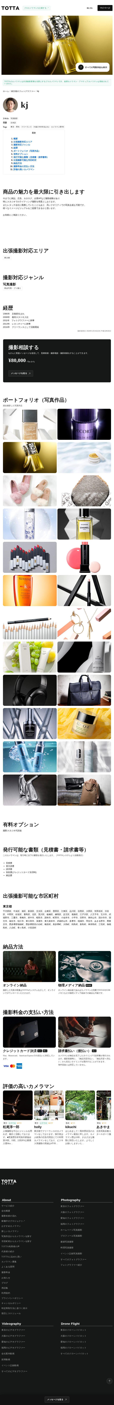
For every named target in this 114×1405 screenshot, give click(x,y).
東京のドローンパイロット (73, 1330)
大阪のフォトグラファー (72, 1212)
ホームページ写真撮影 (71, 1230)
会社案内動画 (7, 1354)
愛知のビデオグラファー (13, 1342)
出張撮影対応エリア (23, 142)
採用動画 (5, 1359)
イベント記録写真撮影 (71, 1253)
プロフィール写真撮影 (71, 1236)
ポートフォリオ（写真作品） (27, 151)
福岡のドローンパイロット (73, 1348)
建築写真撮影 (67, 1242)
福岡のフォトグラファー (72, 1224)
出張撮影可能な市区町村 (25, 160)
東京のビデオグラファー (13, 1330)
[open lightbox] (30, 424)
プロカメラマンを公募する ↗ (36, 8)
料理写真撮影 (67, 1248)
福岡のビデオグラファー (13, 1348)
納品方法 (18, 163)
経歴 (16, 148)
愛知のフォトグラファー (72, 1218)
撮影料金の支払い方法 (24, 166)
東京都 (7, 258)
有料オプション (21, 154)
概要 (16, 138)
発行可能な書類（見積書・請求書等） (31, 157)
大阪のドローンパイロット (73, 1336)
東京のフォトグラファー (72, 1206)
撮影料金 (5, 1272)
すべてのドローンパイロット (75, 1354)
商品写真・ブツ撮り (12, 288)
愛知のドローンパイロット (73, 1342)
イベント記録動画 (10, 1365)
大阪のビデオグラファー (13, 1336)
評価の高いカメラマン (24, 169)
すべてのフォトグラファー (73, 1259)
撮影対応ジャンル (22, 145)
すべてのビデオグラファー (14, 1371)
